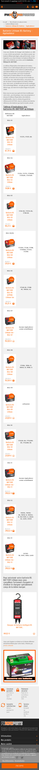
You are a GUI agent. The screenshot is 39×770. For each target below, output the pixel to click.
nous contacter (8, 645)
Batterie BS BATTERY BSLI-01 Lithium (10, 141)
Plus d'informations (8, 761)
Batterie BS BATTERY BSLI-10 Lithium (10, 445)
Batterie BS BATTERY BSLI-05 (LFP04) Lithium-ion (10, 292)
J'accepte (19, 765)
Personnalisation (19, 761)
